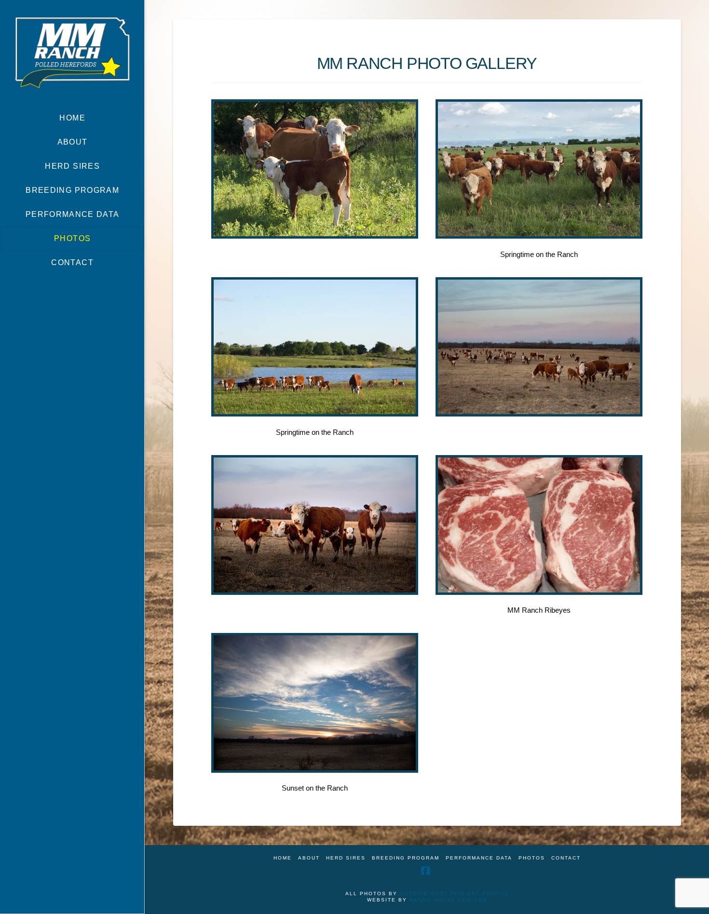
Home (282, 857)
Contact (566, 857)
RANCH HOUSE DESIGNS (448, 899)
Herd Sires (346, 857)
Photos (531, 857)
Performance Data (479, 857)
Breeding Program (405, 857)
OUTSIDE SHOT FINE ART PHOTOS (454, 893)
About (309, 857)
